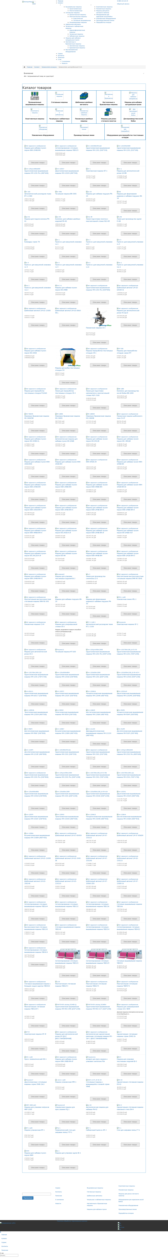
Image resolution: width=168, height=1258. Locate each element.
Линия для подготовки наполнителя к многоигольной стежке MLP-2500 (97, 393)
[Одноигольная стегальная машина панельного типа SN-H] (119, 1105)
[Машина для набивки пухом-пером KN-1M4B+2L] (35, 437)
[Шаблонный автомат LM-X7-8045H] (65, 833)
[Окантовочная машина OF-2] (121, 622)
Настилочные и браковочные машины (97, 1204)
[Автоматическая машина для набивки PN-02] (88, 1105)
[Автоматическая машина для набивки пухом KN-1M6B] (65, 437)
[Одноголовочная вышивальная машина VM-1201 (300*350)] (94, 146)
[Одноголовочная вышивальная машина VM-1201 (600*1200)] (93, 672)
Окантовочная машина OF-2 (127, 624)
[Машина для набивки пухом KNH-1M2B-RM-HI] (127, 482)
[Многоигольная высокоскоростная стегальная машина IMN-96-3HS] (35, 597)
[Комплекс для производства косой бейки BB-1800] (120, 389)
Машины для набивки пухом (97, 1209)
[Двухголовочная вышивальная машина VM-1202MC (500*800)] (122, 691)
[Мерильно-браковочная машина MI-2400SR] (90, 414)
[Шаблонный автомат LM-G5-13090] (35, 856)
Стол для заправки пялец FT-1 (128, 1130)
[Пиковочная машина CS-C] (99, 317)
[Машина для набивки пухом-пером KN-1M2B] (35, 348)
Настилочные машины (77, 46)
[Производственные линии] (84, 129)
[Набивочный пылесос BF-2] (88, 1128)
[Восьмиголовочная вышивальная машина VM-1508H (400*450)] (28, 833)
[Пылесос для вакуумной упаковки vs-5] (57, 262)
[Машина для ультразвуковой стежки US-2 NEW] (127, 1004)
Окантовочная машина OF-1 (96, 171)
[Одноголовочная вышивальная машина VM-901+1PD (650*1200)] (65, 1004)
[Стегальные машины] (59, 96)
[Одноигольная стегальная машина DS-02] (119, 1080)
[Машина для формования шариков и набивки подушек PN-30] (87, 597)
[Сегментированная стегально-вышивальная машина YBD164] (35, 902)
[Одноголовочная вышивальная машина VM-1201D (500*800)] (62, 672)
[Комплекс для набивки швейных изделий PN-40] (58, 217)
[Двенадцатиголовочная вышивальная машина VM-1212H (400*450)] (90, 729)
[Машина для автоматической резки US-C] (35, 649)
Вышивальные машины (74, 7)
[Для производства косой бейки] (133, 112)
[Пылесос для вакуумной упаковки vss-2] (26, 285)
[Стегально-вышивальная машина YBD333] (129, 953)
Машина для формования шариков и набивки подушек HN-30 (129, 196)
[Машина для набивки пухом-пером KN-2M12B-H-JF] (35, 551)
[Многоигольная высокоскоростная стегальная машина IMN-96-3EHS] (127, 574)
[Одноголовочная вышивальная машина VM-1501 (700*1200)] (96, 773)
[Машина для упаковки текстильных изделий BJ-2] (59, 574)
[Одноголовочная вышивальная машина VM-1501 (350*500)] (96, 750)
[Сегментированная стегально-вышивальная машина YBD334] (96, 925)
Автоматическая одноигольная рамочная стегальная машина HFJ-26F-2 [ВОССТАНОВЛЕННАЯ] (99, 1036)
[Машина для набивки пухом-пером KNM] (26, 1151)
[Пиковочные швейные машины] (84, 112)
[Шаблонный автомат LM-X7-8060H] (127, 833)
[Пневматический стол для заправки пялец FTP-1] (57, 1128)
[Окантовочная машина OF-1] (88, 169)
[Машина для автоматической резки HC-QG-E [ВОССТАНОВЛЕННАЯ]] (65, 1032)
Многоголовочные (75, 11)
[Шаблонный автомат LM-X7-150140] (96, 856)
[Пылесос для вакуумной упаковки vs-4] (26, 262)
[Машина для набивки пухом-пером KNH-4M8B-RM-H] (35, 528)
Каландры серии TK (32, 242)
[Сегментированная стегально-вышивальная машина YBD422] (127, 925)
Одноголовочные (75, 9)
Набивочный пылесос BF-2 (96, 1130)
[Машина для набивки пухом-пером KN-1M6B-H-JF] (127, 528)
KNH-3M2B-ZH (91, 462)
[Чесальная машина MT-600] (59, 649)
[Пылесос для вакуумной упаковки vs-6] (88, 262)
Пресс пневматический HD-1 (35, 1059)
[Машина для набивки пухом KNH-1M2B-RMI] (35, 459)
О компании (66, 61)
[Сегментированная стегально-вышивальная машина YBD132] (65, 902)
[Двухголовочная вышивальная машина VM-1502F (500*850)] (28, 814)
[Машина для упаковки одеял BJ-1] (57, 1151)
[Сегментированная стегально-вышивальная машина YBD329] (99, 953)
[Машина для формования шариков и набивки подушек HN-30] (119, 191)
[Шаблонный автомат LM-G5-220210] (65, 879)
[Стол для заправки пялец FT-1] (119, 1128)
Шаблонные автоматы (73, 24)
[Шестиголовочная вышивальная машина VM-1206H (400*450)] (90, 710)
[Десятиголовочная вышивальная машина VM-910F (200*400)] (121, 729)
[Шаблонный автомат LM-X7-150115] (96, 833)
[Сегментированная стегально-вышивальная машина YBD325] (65, 146)
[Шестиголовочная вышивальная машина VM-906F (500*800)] (28, 729)
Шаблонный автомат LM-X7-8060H (130, 835)
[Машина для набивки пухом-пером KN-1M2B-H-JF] (65, 528)
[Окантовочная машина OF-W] (27, 1032)
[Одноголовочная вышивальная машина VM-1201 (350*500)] (123, 146)
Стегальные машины (73, 13)
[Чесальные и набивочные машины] (59, 112)
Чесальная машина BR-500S (65, 194)
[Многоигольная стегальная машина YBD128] (35, 1004)
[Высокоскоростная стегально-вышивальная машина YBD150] (35, 925)
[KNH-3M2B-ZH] (96, 459)
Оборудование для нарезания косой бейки (131, 1200)
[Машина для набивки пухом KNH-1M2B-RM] (65, 459)
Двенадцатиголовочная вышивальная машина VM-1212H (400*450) (98, 733)
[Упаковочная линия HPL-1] (121, 597)
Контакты (61, 55)
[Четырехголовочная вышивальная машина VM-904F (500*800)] (121, 710)
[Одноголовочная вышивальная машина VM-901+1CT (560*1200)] (96, 1004)
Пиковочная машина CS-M (34, 624)
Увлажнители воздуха (49, 67)
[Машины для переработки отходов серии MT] (120, 348)
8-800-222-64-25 (122, 1)
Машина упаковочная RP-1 (34, 1130)
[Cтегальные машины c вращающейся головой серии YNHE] (93, 1080)
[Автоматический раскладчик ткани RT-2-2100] (90, 622)
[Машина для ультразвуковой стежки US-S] (65, 622)
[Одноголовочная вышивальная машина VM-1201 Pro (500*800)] (96, 285)
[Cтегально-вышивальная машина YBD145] (65, 925)
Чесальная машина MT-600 (65, 652)
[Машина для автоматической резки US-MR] (119, 169)
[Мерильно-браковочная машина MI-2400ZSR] (28, 414)
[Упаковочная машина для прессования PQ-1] (60, 1105)
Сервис (60, 53)
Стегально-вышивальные (82, 20)
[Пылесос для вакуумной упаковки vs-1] (57, 240)
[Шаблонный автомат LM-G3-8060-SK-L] (65, 308)
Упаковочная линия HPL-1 (126, 599)
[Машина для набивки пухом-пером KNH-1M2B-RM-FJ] (127, 551)
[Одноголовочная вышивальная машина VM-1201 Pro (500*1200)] (94, 649)
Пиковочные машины (103, 9)
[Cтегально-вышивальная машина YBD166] (127, 902)
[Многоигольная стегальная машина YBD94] (127, 981)
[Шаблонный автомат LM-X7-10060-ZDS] (96, 879)
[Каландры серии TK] (25, 240)
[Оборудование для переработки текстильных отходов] (125, 129)
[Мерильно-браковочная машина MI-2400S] (59, 414)
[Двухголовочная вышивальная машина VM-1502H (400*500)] (121, 791)
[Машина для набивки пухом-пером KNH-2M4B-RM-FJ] (35, 574)
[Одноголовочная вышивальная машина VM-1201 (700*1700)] (32, 672)
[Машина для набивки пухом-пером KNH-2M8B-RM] (65, 482)
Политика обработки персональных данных (72, 1221)
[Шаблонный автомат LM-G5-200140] (35, 879)
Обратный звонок (123, 4)
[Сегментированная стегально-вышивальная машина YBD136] (96, 902)
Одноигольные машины (77, 14)
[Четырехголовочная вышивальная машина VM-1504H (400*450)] (91, 814)
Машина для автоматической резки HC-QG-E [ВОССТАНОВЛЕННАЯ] (66, 1036)
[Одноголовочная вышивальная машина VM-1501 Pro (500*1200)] (63, 773)
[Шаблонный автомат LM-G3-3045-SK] (65, 856)
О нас (59, 59)
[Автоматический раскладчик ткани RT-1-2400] (27, 191)
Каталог (60, 3)
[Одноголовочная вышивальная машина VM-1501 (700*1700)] (125, 773)
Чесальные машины (76, 34)
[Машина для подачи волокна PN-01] (27, 217)
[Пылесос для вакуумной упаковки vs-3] (119, 240)
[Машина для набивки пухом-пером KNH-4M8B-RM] (96, 482)
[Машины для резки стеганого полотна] (108, 112)
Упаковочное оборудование (106, 18)
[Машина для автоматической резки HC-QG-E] (127, 308)
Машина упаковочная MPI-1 (65, 1082)
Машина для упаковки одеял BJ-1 (68, 1153)
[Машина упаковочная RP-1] (28, 1128)
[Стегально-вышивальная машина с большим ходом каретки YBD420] (35, 981)
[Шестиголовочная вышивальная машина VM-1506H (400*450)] (121, 814)
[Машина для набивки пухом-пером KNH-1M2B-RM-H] (35, 505)
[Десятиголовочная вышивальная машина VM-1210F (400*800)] (28, 750)
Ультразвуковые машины (78, 22)
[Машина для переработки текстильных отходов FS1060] (35, 389)
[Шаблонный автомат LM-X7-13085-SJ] (127, 879)
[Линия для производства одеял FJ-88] (119, 217)
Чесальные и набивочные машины (99, 1199)
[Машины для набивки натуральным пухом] (133, 96)
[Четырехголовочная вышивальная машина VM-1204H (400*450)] (91, 691)
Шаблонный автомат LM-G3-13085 (37, 311)
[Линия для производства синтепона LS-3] (88, 574)
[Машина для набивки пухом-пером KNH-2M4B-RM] (35, 146)
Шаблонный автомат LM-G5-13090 (37, 858)
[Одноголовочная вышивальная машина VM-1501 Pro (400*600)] (125, 750)
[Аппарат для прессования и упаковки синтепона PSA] (91, 1057)
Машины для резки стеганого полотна (129, 1195)
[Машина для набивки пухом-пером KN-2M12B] (96, 437)
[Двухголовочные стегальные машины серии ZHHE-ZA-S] (28, 1080)
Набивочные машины (76, 36)
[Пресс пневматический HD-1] (28, 1057)
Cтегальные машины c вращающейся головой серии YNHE (97, 1084)
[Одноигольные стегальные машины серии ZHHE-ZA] (119, 1032)
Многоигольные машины (78, 16)
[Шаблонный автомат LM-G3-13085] (35, 308)
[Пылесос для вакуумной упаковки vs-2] (88, 240)
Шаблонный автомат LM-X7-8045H (68, 835)
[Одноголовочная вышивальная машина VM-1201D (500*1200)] (128, 672)
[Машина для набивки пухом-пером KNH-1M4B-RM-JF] (96, 528)
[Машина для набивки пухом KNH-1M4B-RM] (127, 459)
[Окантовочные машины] (35, 112)
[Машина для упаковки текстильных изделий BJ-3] (119, 1057)
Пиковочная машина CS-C (96, 328)
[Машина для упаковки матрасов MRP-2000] (30, 1105)
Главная (60, 1)
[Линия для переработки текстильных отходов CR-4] (65, 389)
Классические (78, 18)
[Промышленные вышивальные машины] (35, 96)
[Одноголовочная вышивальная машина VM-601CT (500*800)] (28, 691)
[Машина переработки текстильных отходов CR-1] (96, 348)
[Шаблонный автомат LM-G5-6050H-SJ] (127, 285)
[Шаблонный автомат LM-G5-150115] (127, 856)
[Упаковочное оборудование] (43, 129)
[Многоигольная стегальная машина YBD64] (57, 981)
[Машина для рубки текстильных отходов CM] (68, 357)
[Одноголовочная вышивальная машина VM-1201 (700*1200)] (127, 649)
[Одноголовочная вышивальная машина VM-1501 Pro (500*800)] (35, 773)
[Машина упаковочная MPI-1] (60, 1080)
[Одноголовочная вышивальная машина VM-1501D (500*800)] (31, 791)
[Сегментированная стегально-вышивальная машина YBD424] (35, 948)
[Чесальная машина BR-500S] (58, 191)
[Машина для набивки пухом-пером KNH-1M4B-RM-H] (65, 505)
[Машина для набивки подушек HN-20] (56, 597)
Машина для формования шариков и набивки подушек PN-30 (98, 601)
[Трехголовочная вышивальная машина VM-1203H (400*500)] (29, 710)
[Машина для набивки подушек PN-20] (88, 191)
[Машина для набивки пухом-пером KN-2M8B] (58, 285)
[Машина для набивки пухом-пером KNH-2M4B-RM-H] (96, 505)
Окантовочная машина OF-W (35, 1034)
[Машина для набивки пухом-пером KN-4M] (65, 551)
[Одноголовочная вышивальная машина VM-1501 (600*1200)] (62, 791)
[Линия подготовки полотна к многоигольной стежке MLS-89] (89, 217)
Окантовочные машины (104, 7)
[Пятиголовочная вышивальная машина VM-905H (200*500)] (59, 710)
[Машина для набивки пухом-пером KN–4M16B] (127, 437)
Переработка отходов (103, 22)
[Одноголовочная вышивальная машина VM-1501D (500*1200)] (97, 791)
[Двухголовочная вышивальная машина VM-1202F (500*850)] (59, 691)
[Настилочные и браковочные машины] (108, 96)
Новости (64, 63)
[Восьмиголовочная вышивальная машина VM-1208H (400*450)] (59, 729)
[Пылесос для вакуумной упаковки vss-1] (119, 262)
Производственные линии (105, 20)
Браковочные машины (77, 48)
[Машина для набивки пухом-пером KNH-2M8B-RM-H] (127, 505)
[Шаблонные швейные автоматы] (84, 96)
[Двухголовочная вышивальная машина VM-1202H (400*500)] (59, 169)
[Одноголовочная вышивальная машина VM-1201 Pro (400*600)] (32, 169)
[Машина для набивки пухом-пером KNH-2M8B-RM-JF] (65, 1057)
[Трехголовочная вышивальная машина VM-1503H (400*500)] (59, 814)
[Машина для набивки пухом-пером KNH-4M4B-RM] (96, 551)
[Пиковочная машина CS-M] (35, 622)
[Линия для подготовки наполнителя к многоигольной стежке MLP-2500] (96, 389)
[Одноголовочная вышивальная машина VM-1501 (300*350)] (63, 750)
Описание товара (37, 163)
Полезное (61, 57)
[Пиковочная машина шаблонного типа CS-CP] (127, 414)
